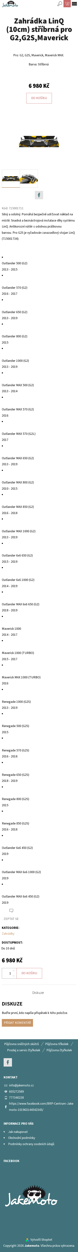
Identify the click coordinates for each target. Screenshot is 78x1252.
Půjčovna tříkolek (56, 1044)
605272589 (16, 1091)
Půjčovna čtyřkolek (59, 1050)
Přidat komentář (17, 1022)
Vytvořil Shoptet (41, 1239)
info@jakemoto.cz (21, 1085)
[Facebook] (39, 195)
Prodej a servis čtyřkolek (23, 1050)
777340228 (16, 1097)
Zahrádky (8, 933)
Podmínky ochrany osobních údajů (31, 1144)
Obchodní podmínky (21, 1138)
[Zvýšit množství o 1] (13, 970)
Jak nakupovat (18, 1132)
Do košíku (39, 98)
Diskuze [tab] (38, 993)
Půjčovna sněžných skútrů (21, 1044)
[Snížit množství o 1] (13, 975)
